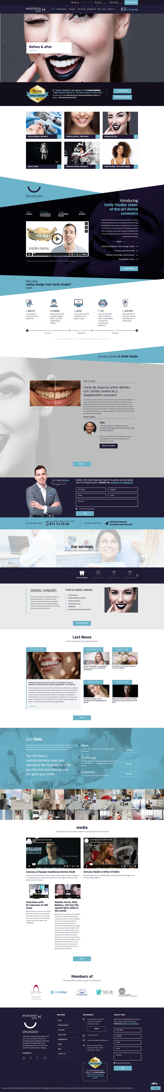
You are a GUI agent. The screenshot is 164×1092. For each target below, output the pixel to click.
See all (82, 717)
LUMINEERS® (72, 606)
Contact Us (111, 9)
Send (85, 513)
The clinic (72, 9)
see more (33, 50)
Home (53, 9)
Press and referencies (122, 97)
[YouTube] (82, 2)
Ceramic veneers (73, 595)
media (99, 9)
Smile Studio (81, 9)
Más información (82, 623)
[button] (4, 48)
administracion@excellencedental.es (98, 1040)
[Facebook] (88, 2)
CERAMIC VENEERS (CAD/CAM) (77, 598)
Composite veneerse (74, 601)
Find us (96, 1028)
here (133, 1088)
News (104, 9)
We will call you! (131, 2)
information (123, 91)
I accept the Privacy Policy (86, 509)
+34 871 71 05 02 (93, 1035)
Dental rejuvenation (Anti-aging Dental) (79, 609)
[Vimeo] (91, 2)
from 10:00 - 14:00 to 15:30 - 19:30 (62, 523)
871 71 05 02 (130, 10)
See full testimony (108, 445)
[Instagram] (85, 2)
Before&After (91, 9)
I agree (156, 1088)
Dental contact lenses (74, 603)
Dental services (62, 9)
